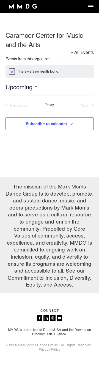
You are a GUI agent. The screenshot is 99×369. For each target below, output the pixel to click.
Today (49, 104)
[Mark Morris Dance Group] (23, 6)
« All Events (82, 52)
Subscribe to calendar (46, 123)
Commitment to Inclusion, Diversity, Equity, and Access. (49, 281)
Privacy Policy (50, 349)
